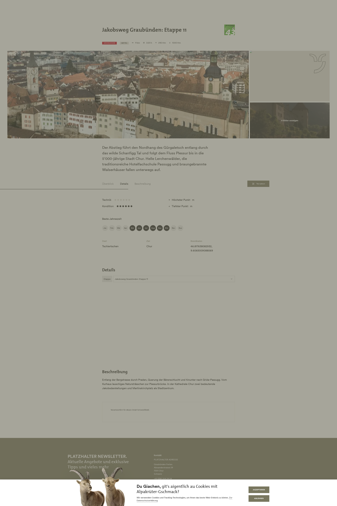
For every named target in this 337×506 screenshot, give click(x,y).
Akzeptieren (259, 490)
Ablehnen (259, 498)
